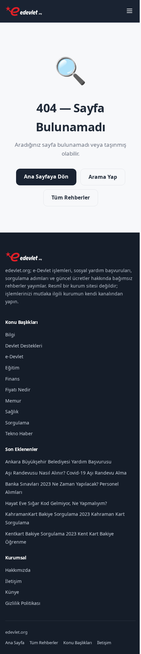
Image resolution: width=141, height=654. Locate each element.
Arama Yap (103, 176)
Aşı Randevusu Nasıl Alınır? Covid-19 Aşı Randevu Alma (66, 473)
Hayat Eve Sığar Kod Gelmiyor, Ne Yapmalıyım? (56, 503)
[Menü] (129, 11)
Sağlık (11, 411)
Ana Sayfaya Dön (46, 176)
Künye (12, 592)
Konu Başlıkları (77, 642)
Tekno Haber (19, 433)
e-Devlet (14, 356)
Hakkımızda (17, 570)
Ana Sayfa (14, 642)
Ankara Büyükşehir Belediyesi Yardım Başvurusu (58, 461)
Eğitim (12, 367)
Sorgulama (17, 423)
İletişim (13, 581)
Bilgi (10, 334)
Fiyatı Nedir (17, 389)
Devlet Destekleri (23, 346)
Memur (13, 401)
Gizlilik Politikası (22, 603)
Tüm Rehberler (70, 197)
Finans (12, 379)
